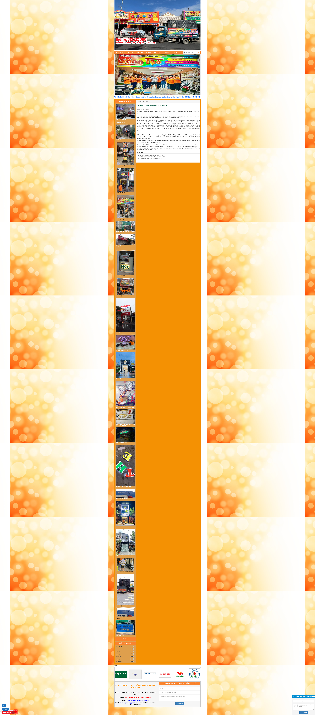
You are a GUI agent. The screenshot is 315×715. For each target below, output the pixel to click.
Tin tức (146, 101)
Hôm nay (118, 651)
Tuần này (118, 654)
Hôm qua (118, 649)
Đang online (119, 646)
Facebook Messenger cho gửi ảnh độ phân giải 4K (150, 155)
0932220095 (6, 712)
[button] (121, 74)
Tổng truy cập (119, 661)
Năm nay (118, 659)
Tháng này (118, 656)
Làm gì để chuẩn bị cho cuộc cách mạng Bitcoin (150, 158)
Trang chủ (139, 101)
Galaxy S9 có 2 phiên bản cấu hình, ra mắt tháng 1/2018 (152, 156)
